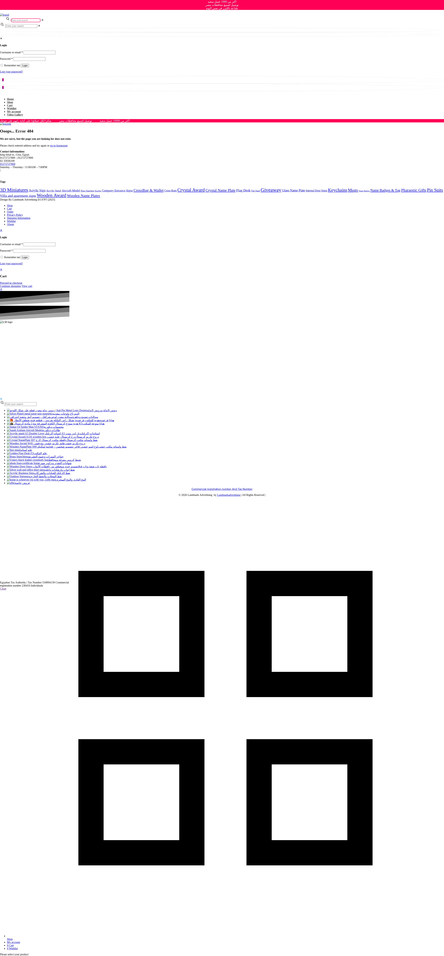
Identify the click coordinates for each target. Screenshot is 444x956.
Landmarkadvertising (228, 494)
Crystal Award (191, 190)
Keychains (337, 190)
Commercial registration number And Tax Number (222, 489)
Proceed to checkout (11, 282)
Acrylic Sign (37, 190)
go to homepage (59, 145)
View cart (27, 286)
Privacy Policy (15, 214)
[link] (42, 20)
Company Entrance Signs (117, 190)
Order (10, 211)
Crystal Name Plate (221, 190)
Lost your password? (11, 71)
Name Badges (364, 191)
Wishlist (11, 221)
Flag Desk (243, 190)
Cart (9, 208)
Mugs (353, 190)
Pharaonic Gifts (413, 190)
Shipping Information (18, 218)
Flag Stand (255, 191)
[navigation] (222, 278)
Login (25, 65)
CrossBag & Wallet (149, 190)
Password (6, 58)
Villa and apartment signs (18, 196)
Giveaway (271, 190)
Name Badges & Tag (385, 190)
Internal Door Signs (316, 190)
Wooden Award (51, 195)
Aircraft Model (71, 190)
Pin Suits (435, 190)
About (10, 224)
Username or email (11, 52)
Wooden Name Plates (83, 196)
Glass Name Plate (293, 190)
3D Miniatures (14, 190)
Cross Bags (170, 190)
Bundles (98, 191)
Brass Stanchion (87, 191)
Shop (10, 205)
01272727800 (7, 164)
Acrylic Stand (53, 190)
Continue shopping (10, 286)
